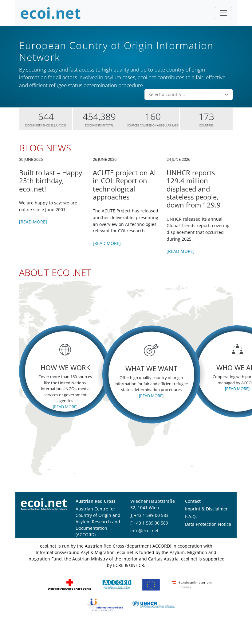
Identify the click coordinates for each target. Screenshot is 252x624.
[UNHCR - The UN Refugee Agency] (153, 604)
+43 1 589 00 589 (151, 523)
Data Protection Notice (208, 524)
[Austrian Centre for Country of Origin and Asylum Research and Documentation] (117, 584)
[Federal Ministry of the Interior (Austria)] (191, 584)
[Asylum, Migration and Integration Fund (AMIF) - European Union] (151, 584)
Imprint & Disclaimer (206, 509)
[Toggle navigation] (223, 13)
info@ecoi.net (144, 530)
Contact (193, 501)
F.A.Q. (191, 516)
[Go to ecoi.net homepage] (50, 13)
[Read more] (33, 222)
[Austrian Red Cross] (70, 584)
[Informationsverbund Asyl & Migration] (105, 604)
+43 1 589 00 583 (151, 515)
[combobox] (185, 94)
